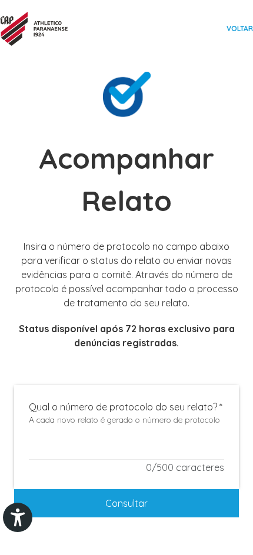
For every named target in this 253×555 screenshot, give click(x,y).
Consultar (126, 503)
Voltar (240, 28)
